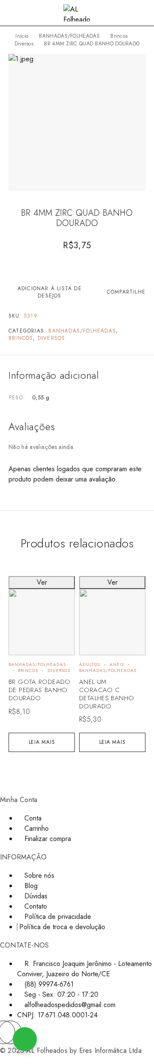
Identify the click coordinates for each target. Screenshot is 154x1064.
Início (21, 36)
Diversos (24, 44)
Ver (42, 582)
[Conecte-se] (128, 13)
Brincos (118, 36)
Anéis (117, 664)
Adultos (89, 664)
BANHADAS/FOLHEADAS (69, 36)
